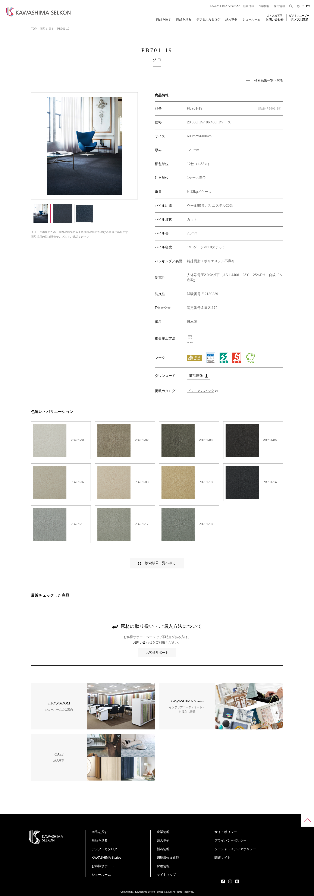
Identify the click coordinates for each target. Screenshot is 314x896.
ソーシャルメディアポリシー (235, 849)
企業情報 (264, 6)
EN (308, 6)
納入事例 (231, 19)
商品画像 (196, 376)
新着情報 (248, 6)
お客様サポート (157, 652)
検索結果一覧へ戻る (268, 80)
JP (302, 6)
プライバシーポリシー (230, 840)
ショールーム (251, 19)
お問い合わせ (142, 642)
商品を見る (183, 19)
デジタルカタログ (208, 19)
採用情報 (279, 6)
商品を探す (163, 19)
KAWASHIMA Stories (223, 6)
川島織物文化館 (168, 857)
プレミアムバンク (200, 391)
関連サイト (222, 857)
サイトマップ (166, 874)
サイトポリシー (225, 832)
